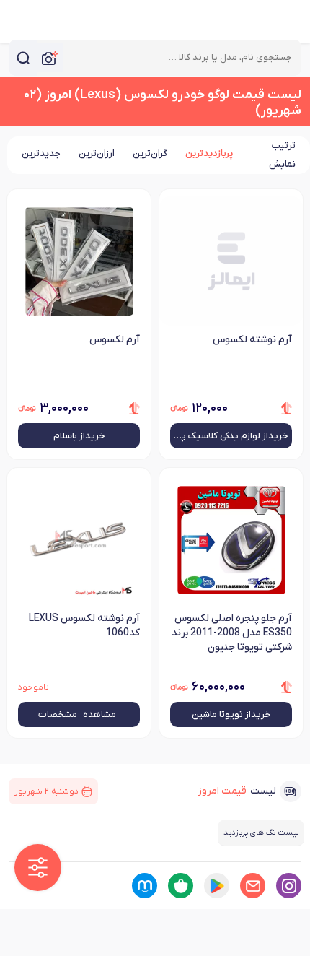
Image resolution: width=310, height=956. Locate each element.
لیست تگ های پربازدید (260, 832)
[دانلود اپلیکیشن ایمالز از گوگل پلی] (216, 885)
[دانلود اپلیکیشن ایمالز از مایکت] (144, 885)
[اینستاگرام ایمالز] (288, 885)
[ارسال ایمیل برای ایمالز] (252, 885)
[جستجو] (23, 58)
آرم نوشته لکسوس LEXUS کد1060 (84, 626)
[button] (37, 867)
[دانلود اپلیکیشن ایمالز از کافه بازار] (180, 885)
